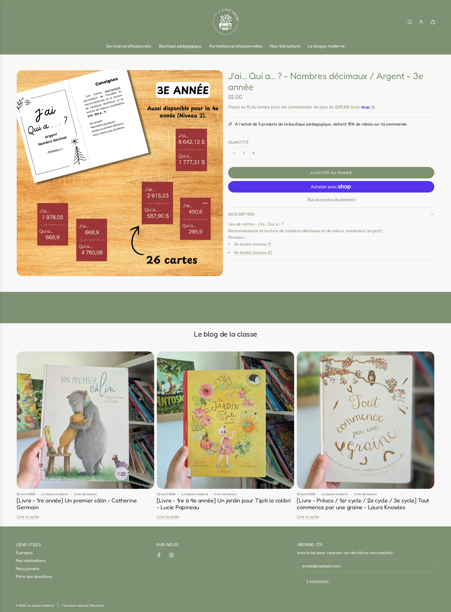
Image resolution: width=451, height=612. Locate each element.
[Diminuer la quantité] (234, 153)
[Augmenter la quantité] (253, 153)
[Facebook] (159, 555)
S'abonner (317, 581)
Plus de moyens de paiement (331, 199)
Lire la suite (28, 516)
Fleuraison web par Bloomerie (83, 605)
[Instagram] (171, 555)
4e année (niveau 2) (253, 252)
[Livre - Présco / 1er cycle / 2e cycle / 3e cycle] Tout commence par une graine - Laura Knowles (363, 504)
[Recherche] (410, 22)
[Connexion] (421, 22)
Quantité (238, 142)
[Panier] (432, 22)
